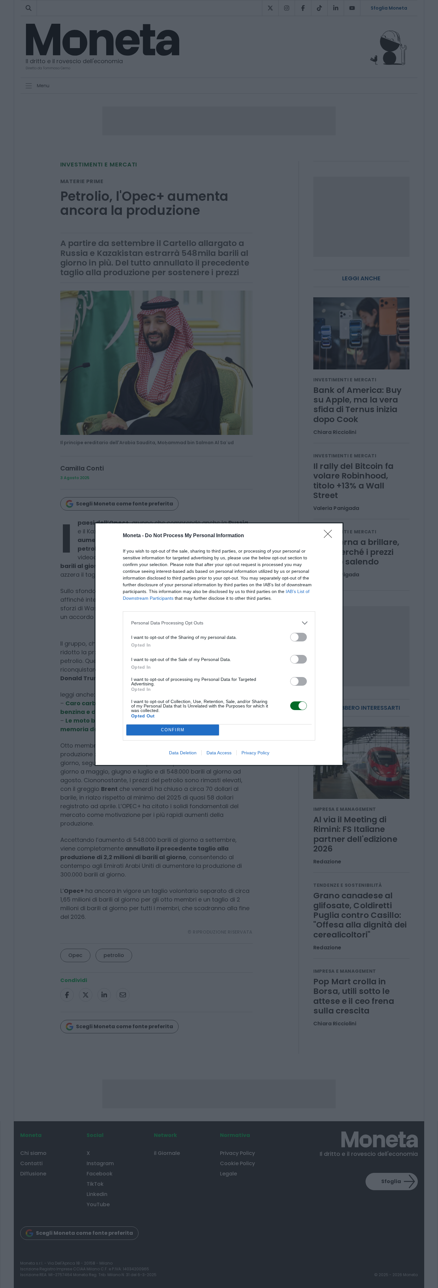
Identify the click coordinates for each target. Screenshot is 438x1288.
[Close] (330, 536)
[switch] (298, 637)
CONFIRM (173, 729)
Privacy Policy (255, 752)
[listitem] (219, 623)
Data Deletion (183, 752)
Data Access (219, 752)
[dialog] (219, 644)
